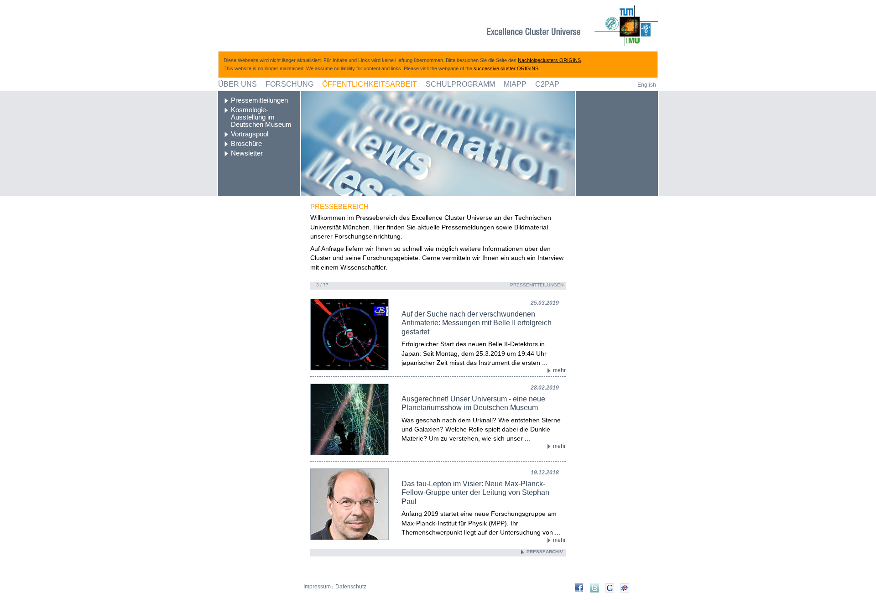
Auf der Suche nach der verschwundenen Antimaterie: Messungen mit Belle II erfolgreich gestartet (477, 323)
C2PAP (547, 84)
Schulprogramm (460, 84)
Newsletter (247, 153)
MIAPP (515, 84)
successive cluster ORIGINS (506, 68)
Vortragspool (249, 134)
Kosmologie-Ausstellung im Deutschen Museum (261, 117)
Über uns (237, 84)
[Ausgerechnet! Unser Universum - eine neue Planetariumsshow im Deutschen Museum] (340, 419)
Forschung (289, 84)
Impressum (317, 586)
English (646, 85)
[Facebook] (582, 587)
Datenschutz (350, 586)
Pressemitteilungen (259, 100)
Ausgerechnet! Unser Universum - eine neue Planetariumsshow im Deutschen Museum (473, 403)
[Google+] (612, 588)
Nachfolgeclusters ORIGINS (549, 60)
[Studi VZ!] (627, 588)
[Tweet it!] (597, 588)
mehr (559, 370)
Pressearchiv (545, 551)
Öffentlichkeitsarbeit (369, 84)
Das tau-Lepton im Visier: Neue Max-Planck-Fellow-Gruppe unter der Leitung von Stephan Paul (475, 492)
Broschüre (246, 143)
